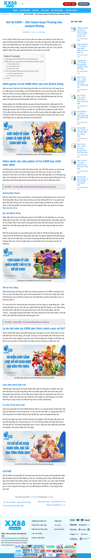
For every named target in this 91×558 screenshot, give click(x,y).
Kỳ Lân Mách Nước (14, 66)
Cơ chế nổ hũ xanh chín (15, 76)
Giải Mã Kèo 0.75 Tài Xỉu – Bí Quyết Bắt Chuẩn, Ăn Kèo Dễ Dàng (82, 65)
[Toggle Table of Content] (42, 56)
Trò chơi (45, 10)
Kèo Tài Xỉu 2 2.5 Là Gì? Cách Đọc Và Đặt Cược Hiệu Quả (82, 165)
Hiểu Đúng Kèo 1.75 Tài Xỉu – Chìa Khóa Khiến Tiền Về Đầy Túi (82, 48)
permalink (50, 497)
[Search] (22, 4)
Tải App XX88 (71, 10)
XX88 (15, 10)
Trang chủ (5, 14)
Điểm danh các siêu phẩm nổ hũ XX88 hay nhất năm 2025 (24, 61)
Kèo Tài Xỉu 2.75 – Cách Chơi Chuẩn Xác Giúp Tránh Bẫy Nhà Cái (82, 82)
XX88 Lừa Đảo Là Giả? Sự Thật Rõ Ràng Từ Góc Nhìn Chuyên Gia (82, 32)
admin (44, 32)
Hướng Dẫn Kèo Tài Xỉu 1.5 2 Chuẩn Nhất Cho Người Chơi (82, 132)
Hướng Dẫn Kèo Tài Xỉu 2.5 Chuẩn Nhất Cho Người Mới (82, 181)
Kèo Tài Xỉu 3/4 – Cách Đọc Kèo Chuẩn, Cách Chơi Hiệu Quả (82, 148)
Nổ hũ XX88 (7, 39)
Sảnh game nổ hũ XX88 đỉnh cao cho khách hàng (21, 59)
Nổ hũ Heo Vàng (13, 68)
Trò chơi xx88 (16, 14)
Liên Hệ (35, 10)
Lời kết (7, 78)
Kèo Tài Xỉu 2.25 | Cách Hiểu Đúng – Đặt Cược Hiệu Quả (82, 99)
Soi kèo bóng (57, 10)
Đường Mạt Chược (14, 64)
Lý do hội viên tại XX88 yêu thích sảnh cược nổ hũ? (22, 71)
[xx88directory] (10, 4)
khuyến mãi (25, 10)
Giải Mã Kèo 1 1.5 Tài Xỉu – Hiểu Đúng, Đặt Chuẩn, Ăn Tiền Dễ (82, 116)
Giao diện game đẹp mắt (15, 73)
